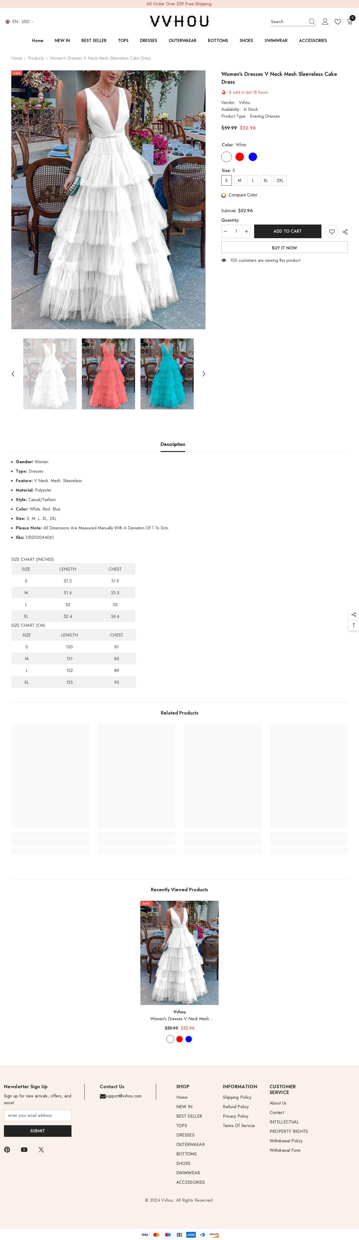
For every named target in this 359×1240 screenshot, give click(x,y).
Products (36, 58)
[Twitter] (41, 1149)
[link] (50, 841)
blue (189, 1039)
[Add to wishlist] (332, 231)
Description (173, 444)
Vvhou (244, 103)
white (170, 1039)
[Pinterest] (7, 1149)
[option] (108, 199)
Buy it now (284, 248)
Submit (37, 1131)
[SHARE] (343, 232)
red (179, 1039)
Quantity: (230, 220)
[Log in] (325, 22)
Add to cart (288, 231)
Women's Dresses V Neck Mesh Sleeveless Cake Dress (179, 1019)
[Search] (293, 22)
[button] (13, 374)
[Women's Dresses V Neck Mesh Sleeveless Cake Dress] (179, 953)
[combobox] (288, 22)
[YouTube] (24, 1149)
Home (16, 58)
